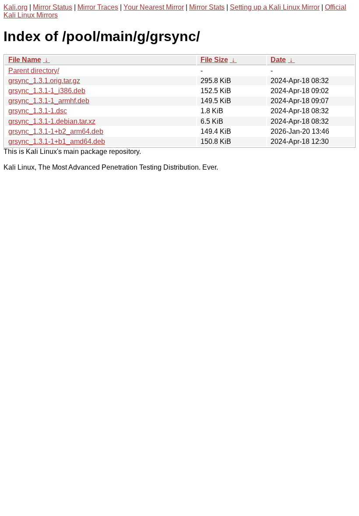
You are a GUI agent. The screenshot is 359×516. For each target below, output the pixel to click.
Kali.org (16, 7)
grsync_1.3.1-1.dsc (37, 111)
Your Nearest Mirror (153, 7)
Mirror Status (52, 7)
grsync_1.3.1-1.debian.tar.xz (51, 121)
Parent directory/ (33, 70)
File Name (24, 59)
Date (278, 59)
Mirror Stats (207, 7)
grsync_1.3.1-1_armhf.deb (48, 101)
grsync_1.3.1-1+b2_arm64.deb (55, 131)
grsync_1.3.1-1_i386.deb (46, 90)
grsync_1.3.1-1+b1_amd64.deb (56, 141)
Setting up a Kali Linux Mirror (275, 7)
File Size (214, 59)
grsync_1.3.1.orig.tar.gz (44, 80)
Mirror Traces (97, 7)
